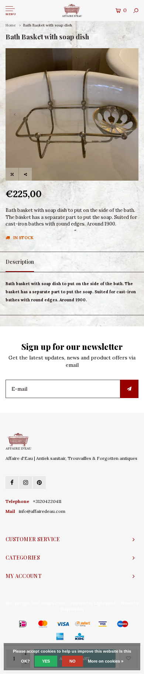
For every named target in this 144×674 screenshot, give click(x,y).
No (72, 661)
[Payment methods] (12, 624)
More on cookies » (105, 661)
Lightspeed (105, 603)
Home (11, 25)
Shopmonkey (72, 609)
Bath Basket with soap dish (47, 25)
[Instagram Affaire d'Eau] (25, 482)
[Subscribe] (129, 389)
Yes (46, 661)
